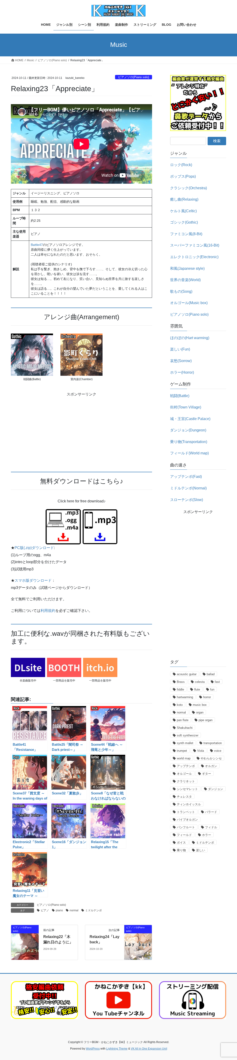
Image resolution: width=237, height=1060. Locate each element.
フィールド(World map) (189, 453)
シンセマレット (187, 789)
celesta (200, 682)
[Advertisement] (81, 429)
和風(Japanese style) (187, 268)
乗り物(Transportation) (188, 442)
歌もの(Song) (181, 291)
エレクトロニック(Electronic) (194, 257)
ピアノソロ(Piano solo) (133, 77)
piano (59, 910)
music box (200, 705)
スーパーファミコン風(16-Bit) (194, 245)
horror (207, 697)
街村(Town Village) (185, 407)
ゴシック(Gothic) (184, 222)
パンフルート (186, 827)
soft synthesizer (187, 735)
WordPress (93, 1048)
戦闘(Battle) (179, 396)
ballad (211, 674)
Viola (200, 750)
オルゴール (184, 773)
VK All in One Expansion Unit (149, 1048)
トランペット (186, 812)
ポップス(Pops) (183, 176)
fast (217, 682)
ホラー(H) (182, 372)
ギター (206, 773)
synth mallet (185, 743)
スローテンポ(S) (186, 500)
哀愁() (181, 361)
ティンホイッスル (189, 804)
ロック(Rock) (181, 165)
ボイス (181, 842)
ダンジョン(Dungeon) (188, 430)
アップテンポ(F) (186, 477)
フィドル (211, 827)
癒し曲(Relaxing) (184, 199)
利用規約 (48, 611)
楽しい (200, 850)
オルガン (211, 766)
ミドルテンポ (93, 910)
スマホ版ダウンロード (33, 580)
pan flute (182, 720)
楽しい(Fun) (180, 349)
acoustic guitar (186, 674)
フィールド (184, 835)
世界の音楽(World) (185, 280)
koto (180, 705)
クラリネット (186, 781)
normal (74, 910)
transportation (212, 743)
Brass (181, 682)
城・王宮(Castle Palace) (190, 419)
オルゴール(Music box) (189, 303)
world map (183, 758)
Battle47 (37, 245)
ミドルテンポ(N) (188, 488)
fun (212, 689)
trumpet (182, 750)
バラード (211, 812)
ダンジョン (215, 789)
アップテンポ (186, 766)
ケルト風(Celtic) (183, 211)
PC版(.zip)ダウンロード (34, 548)
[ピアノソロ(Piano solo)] (25, 942)
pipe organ (205, 720)
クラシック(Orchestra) (188, 188)
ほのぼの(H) (189, 338)
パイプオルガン (187, 819)
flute (197, 689)
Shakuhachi (185, 727)
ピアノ (45, 910)
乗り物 (181, 850)
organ (199, 712)
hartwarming (185, 697)
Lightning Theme (117, 1048)
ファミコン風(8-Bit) (186, 234)
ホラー (206, 835)
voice (217, 750)
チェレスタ (184, 796)
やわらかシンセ (211, 758)
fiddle (180, 689)
